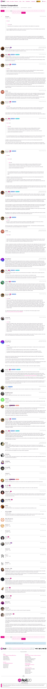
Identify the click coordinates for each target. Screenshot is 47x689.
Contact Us (24, 648)
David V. (7, 562)
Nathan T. (7, 525)
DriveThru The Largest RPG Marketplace (8, 663)
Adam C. (7, 491)
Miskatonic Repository (28, 672)
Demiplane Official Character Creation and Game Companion (33, 655)
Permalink (6, 17)
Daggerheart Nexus (28, 657)
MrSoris (7, 399)
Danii (6, 443)
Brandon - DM (8, 568)
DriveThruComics (6, 664)
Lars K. (7, 369)
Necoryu (7, 578)
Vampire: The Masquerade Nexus (30, 658)
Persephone (8, 259)
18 (41, 10)
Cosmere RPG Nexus (28, 660)
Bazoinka (7, 543)
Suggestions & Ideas (16, 7)
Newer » (23, 12)
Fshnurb (7, 47)
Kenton (7, 405)
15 (34, 10)
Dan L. (6, 555)
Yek (6, 537)
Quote (10, 17)
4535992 (7, 461)
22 (17, 12)
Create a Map (27, 665)
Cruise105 (7, 467)
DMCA (22, 648)
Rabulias (7, 454)
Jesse (6, 91)
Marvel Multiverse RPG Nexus (29, 659)
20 (13, 12)
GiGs (7, 20)
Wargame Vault (5, 667)
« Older (2, 10)
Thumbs (7, 16)
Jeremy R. (7, 317)
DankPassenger (9, 392)
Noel (6, 386)
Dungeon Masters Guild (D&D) (30, 668)
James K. (7, 473)
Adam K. (7, 596)
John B (7, 281)
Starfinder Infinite (27, 671)
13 (29, 10)
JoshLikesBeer (8, 614)
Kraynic (7, 64)
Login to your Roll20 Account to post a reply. (16, 643)
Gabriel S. (7, 549)
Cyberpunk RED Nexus (28, 661)
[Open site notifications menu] (42, 1)
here (9, 686)
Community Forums (9, 7)
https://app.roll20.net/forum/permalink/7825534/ (15, 311)
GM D (6, 505)
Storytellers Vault (27, 673)
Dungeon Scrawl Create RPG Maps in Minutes (29, 664)
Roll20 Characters (6, 657)
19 (43, 10)
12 (27, 10)
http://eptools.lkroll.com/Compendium (30, 375)
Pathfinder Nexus (27, 656)
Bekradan (7, 602)
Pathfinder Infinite (28, 670)
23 (20, 12)
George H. (7, 531)
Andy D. (7, 608)
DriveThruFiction (6, 665)
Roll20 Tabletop (5, 656)
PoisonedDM (8, 511)
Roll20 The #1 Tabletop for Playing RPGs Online (9, 655)
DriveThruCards (5, 666)
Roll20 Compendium (6, 659)
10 (22, 10)
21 (15, 12)
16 (36, 10)
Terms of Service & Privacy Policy (16, 648)
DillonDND (8, 499)
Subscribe (38, 1)
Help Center (28, 648)
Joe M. (7, 587)
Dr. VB (7, 485)
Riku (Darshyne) (9, 519)
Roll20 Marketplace (6, 658)
